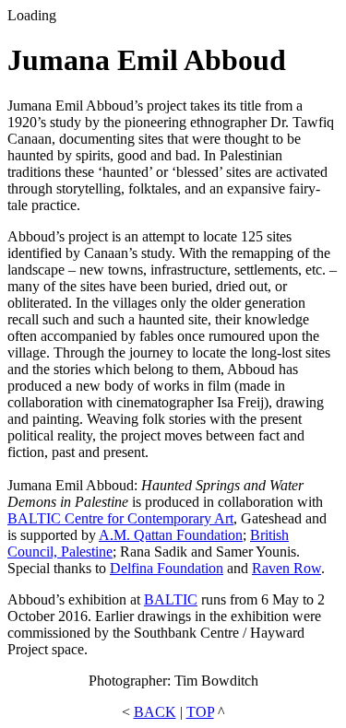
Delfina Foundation (166, 568)
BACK (155, 712)
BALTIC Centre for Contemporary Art (120, 518)
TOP (200, 712)
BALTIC (170, 599)
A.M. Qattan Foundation (171, 535)
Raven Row (286, 568)
